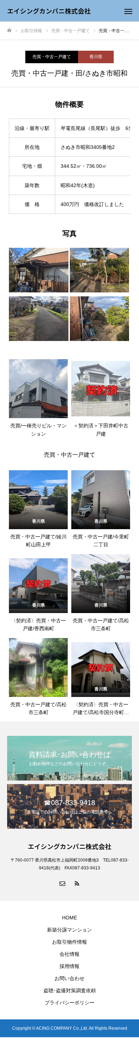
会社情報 (69, 954)
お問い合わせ (69, 978)
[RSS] (76, 883)
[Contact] (62, 883)
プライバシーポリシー (69, 1002)
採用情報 (69, 966)
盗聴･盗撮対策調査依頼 (69, 990)
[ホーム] (9, 30)
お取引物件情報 (69, 942)
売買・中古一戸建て (51, 56)
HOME (69, 917)
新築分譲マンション (69, 930)
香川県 (95, 56)
